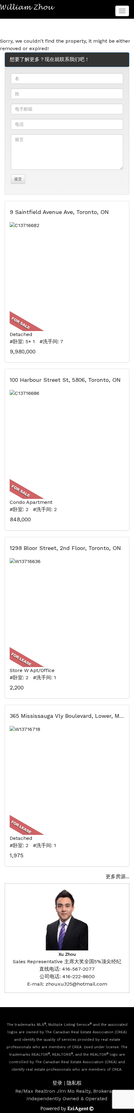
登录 (57, 1083)
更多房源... (117, 876)
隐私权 (74, 1083)
